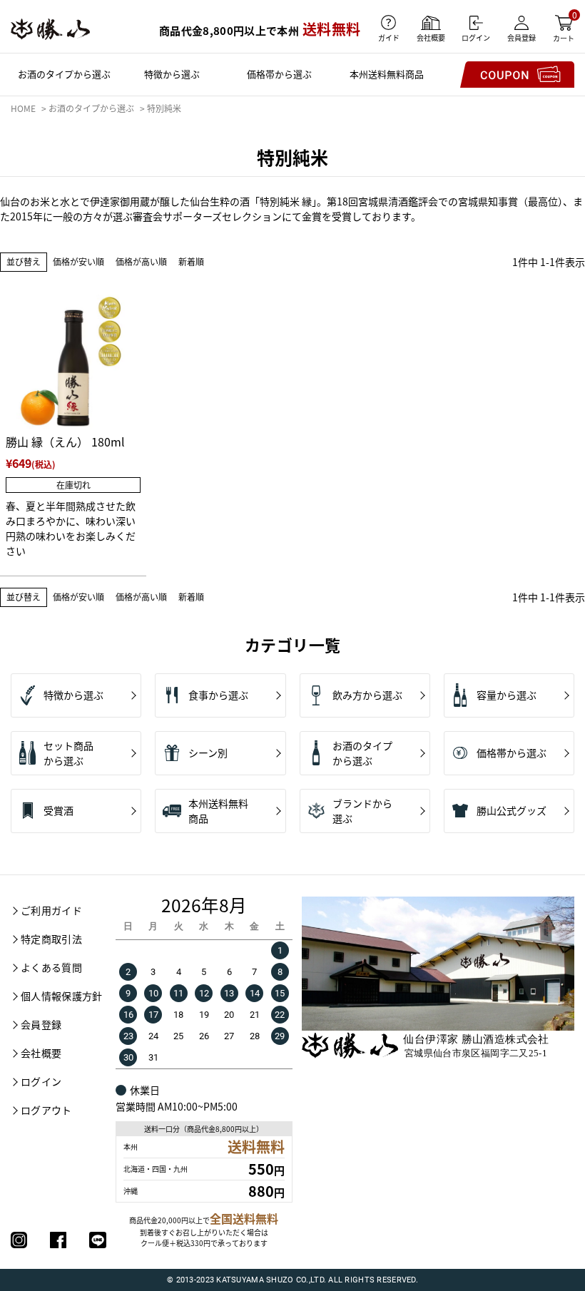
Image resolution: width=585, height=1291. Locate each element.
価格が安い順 (78, 261)
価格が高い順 (141, 261)
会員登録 (41, 1024)
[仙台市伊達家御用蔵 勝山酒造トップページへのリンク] (50, 29)
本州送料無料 (387, 74)
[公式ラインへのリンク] (97, 1240)
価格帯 (279, 74)
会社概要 (41, 1053)
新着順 (191, 261)
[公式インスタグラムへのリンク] (19, 1240)
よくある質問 (51, 967)
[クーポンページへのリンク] (517, 74)
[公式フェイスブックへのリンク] (58, 1240)
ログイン (41, 1081)
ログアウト (46, 1110)
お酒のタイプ (64, 74)
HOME (23, 108)
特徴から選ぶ (172, 74)
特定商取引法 (51, 939)
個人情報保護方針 (62, 996)
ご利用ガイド (51, 910)
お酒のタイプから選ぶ (91, 108)
